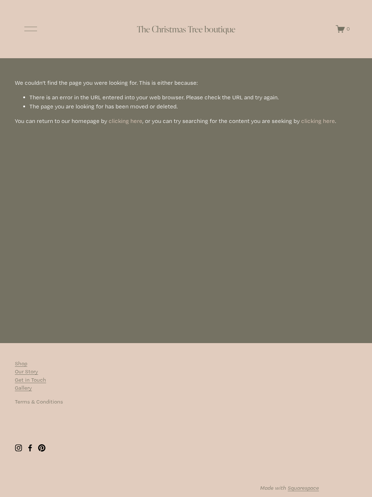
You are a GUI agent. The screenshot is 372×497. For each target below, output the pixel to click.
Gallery (23, 388)
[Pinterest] (41, 448)
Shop (21, 363)
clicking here (125, 121)
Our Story (26, 371)
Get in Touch (30, 380)
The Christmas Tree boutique (186, 29)
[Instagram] (18, 448)
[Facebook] (30, 448)
